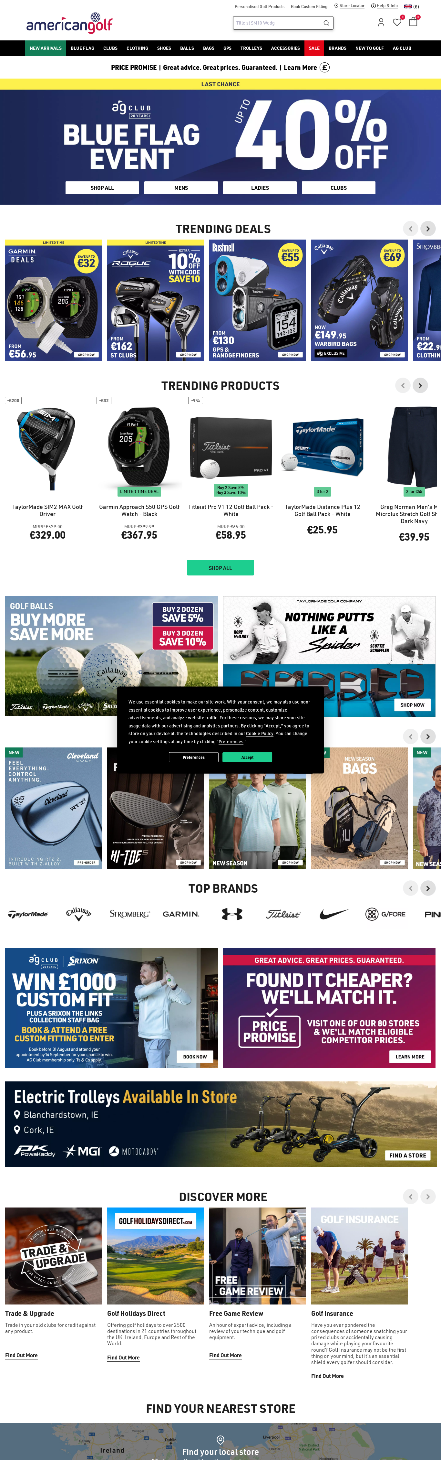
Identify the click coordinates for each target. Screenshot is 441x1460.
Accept (247, 756)
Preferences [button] (231, 741)
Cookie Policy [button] (259, 733)
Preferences (194, 756)
